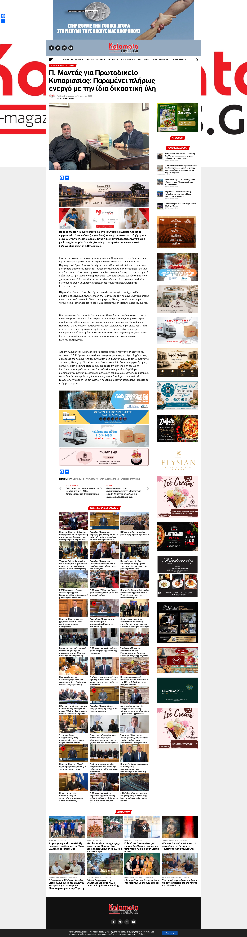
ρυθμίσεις (141, 934)
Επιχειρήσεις (179, 60)
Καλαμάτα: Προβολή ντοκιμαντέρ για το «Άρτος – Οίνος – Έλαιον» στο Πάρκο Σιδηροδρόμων (180, 182)
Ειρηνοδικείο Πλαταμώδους (86, 479)
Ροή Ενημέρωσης (161, 60)
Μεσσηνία (112, 60)
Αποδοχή (170, 933)
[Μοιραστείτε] (3, 21)
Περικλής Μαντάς (108, 479)
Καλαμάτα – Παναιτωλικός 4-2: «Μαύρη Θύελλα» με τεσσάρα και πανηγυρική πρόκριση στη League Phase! (180, 156)
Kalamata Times (67, 98)
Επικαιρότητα (127, 60)
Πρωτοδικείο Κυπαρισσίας (129, 479)
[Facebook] (3, 16)
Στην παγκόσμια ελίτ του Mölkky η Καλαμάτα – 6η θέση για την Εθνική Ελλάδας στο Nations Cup (178, 194)
